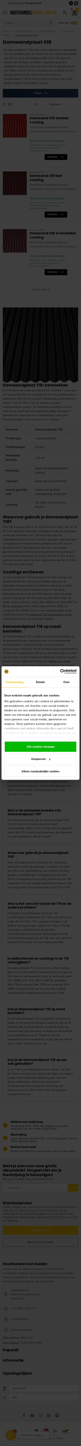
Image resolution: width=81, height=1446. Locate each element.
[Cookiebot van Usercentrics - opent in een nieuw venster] (60, 671)
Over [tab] (66, 681)
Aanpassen (38, 758)
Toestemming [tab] (14, 681)
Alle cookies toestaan (41, 746)
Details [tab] (40, 681)
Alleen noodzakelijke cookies (40, 771)
